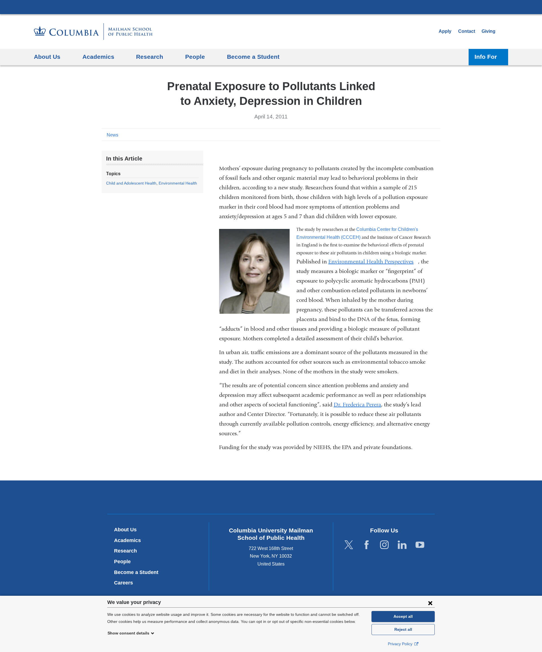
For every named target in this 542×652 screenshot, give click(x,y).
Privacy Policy (401, 644)
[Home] (93, 31)
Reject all (403, 629)
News (112, 135)
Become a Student (136, 572)
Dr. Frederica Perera (357, 404)
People (122, 561)
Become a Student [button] (253, 56)
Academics (127, 540)
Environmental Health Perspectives (373, 261)
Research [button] (149, 56)
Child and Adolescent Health (131, 183)
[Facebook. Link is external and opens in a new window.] (366, 544)
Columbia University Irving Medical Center (271, 6)
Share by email (436, 134)
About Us (125, 529)
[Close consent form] (430, 602)
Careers (123, 583)
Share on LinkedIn (427, 134)
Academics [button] (98, 56)
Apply (445, 31)
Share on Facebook (409, 134)
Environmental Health (178, 183)
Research (125, 551)
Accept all (403, 616)
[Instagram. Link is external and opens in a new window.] (384, 544)
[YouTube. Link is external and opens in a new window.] (420, 544)
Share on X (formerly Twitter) (418, 134)
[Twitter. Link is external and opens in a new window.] (348, 544)
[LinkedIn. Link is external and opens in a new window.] (402, 544)
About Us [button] (47, 56)
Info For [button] (486, 56)
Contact (466, 31)
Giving (488, 31)
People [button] (195, 56)
